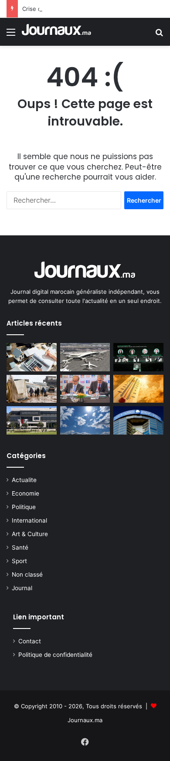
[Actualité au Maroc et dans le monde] (57, 32)
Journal (22, 587)
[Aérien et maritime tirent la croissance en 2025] (85, 357)
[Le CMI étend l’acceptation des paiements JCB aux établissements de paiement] (85, 389)
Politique (24, 506)
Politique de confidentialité (55, 654)
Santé (20, 547)
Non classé (27, 574)
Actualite (24, 479)
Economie (25, 493)
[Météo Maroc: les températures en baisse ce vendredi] (138, 389)
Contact (29, 641)
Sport (19, 560)
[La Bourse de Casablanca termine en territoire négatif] (138, 420)
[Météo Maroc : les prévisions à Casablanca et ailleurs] (85, 420)
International (29, 520)
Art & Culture (30, 533)
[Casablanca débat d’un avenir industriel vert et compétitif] (138, 357)
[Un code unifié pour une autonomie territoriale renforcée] (32, 357)
